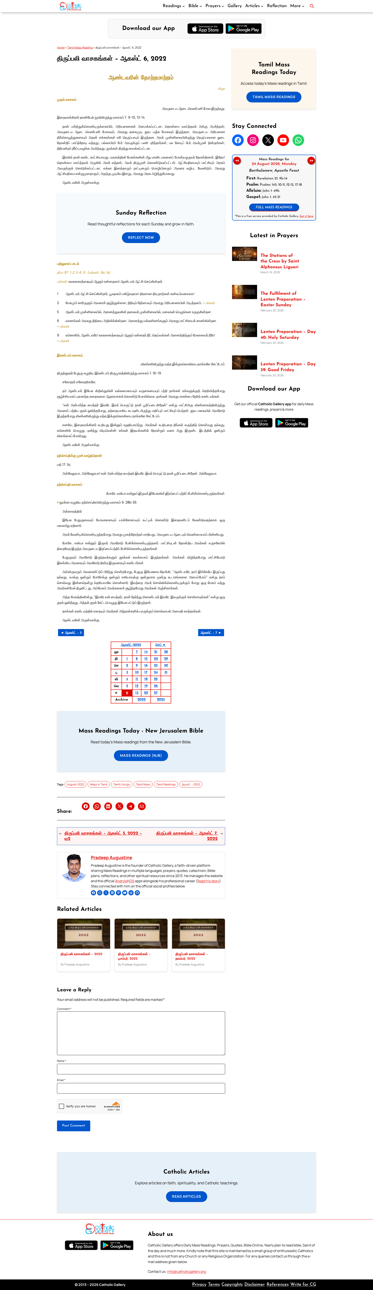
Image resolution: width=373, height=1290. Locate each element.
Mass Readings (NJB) (141, 755)
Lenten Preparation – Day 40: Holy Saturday (288, 335)
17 (145, 672)
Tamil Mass (143, 784)
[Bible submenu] (200, 6)
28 (166, 652)
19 (146, 686)
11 (137, 679)
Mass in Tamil (98, 784)
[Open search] (312, 6)
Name (61, 1061)
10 (137, 672)
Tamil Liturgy (121, 784)
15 (145, 659)
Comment (64, 1009)
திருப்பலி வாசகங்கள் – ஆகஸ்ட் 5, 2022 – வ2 (103, 836)
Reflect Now (141, 237)
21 (155, 652)
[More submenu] (303, 6)
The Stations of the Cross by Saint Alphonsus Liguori (280, 261)
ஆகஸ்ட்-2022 (131, 645)
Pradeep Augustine (111, 857)
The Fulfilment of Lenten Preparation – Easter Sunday (283, 299)
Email (61, 1080)
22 (156, 659)
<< (237, 161)
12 (136, 686)
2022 (141, 699)
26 (156, 686)
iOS (131, 881)
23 (156, 665)
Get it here (306, 216)
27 (156, 693)
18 (146, 679)
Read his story (208, 881)
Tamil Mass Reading (80, 47)
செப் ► (160, 645)
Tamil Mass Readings (274, 96)
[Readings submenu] (183, 6)
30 (166, 665)
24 (156, 672)
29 (166, 659)
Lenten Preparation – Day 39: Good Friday (288, 367)
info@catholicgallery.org (186, 1271)
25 (156, 679)
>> (311, 161)
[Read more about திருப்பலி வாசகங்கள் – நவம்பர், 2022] (198, 947)
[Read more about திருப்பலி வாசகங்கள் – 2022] (83, 947)
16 (146, 665)
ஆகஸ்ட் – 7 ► (211, 633)
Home (61, 47)
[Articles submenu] (262, 6)
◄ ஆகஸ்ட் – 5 (71, 633)
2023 (161, 699)
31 (166, 672)
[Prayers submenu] (222, 6)
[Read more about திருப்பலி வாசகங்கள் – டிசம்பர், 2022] (141, 947)
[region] (274, 188)
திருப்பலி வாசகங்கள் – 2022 (81, 954)
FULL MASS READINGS (274, 207)
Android (121, 881)
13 (136, 693)
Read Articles (186, 1196)
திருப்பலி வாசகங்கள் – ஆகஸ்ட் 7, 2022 (187, 836)
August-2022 (75, 784)
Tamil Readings (166, 784)
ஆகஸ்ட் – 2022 (191, 784)
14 (146, 652)
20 (146, 693)
